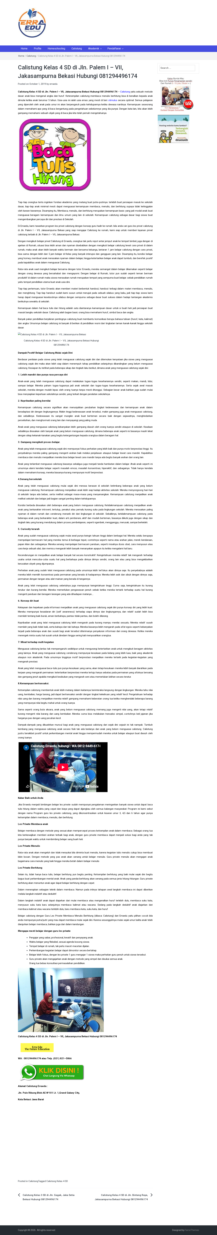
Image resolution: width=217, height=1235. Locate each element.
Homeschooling (56, 48)
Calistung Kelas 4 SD (57, 1181)
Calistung (76, 48)
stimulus (112, 100)
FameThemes (192, 1230)
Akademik (93, 48)
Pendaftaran (114, 48)
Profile (37, 48)
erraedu (54, 84)
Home (24, 48)
